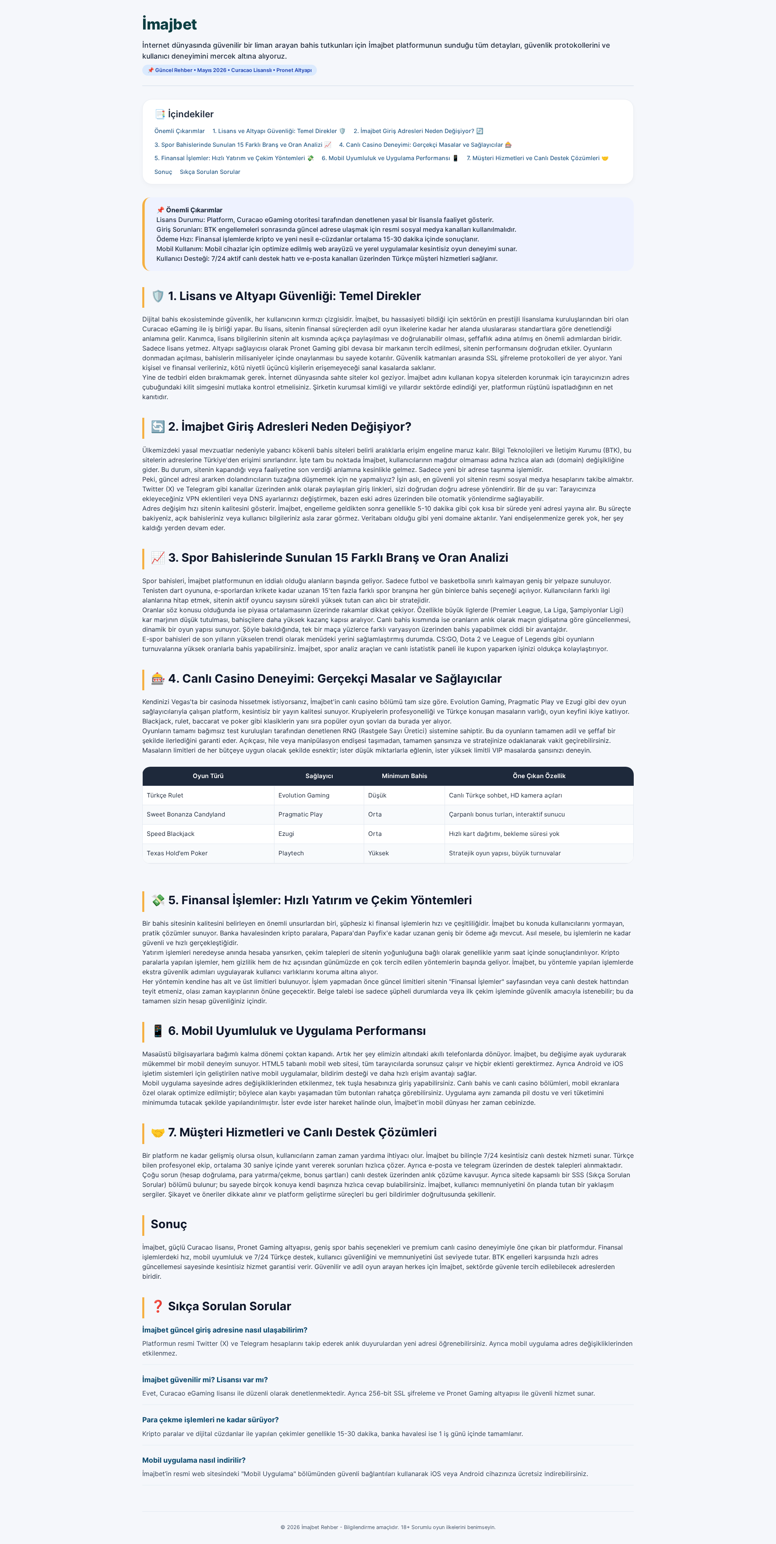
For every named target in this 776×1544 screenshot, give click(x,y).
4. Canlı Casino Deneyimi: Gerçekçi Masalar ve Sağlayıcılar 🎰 (425, 144)
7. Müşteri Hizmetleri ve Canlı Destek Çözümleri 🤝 (538, 157)
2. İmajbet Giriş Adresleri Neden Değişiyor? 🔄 (418, 130)
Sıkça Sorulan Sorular (210, 171)
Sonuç (163, 171)
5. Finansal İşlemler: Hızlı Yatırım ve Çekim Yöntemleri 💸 (234, 157)
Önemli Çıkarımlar (179, 130)
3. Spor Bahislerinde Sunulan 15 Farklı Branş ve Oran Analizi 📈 (242, 144)
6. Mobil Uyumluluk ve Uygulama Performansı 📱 (390, 157)
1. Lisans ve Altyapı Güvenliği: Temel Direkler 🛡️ (279, 130)
